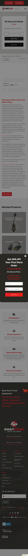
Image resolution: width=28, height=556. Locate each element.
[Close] (25, 256)
